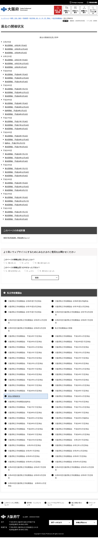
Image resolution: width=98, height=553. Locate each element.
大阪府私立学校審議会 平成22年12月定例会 (25, 363)
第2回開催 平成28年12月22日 (17, 107)
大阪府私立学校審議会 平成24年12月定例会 (25, 380)
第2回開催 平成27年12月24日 (17, 125)
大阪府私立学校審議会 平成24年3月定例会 (25, 374)
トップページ (5, 18)
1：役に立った (11, 263)
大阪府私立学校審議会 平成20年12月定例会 (25, 347)
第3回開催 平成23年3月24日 (16, 205)
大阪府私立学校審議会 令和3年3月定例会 (24, 456)
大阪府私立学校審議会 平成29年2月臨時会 (72, 418)
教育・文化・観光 (16, 18)
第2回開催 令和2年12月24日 (16, 49)
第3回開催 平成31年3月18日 (16, 82)
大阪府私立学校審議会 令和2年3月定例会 (24, 445)
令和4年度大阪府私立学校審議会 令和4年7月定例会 (27, 468)
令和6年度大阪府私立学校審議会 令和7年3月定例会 (74, 313)
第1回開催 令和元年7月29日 (16, 60)
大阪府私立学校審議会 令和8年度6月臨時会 (71, 301)
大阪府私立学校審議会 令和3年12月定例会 (24, 462)
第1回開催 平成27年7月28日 (16, 121)
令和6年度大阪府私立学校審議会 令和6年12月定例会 (27, 321)
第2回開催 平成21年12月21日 (17, 216)
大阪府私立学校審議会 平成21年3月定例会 (72, 347)
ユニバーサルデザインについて (55, 504)
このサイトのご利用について (11, 504)
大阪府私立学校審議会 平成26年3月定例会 (25, 391)
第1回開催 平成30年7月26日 (16, 74)
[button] (76, 2)
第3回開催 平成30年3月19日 (16, 96)
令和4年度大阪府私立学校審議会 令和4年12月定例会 (74, 468)
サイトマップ (92, 504)
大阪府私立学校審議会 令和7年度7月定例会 (24, 312)
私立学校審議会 (57, 18)
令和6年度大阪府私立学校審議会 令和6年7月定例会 (74, 321)
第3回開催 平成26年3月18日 (16, 161)
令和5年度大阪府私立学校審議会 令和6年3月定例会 (27, 329)
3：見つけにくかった (47, 271)
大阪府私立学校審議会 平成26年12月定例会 (72, 396)
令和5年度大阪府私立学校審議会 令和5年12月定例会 (27, 484)
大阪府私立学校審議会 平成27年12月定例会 (72, 407)
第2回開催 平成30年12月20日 (17, 78)
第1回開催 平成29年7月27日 (16, 89)
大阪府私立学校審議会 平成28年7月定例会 (72, 413)
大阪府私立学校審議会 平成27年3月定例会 (72, 402)
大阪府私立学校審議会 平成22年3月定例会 (25, 358)
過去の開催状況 (14, 396)
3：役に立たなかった (42, 263)
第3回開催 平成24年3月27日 (16, 190)
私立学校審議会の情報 (63, 328)
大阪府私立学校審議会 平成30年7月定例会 (25, 434)
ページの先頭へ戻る (95, 515)
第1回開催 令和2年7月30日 (16, 45)
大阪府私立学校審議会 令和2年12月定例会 (71, 451)
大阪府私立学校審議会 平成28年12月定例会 (25, 418)
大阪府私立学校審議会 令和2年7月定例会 (24, 451)
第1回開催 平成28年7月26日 (16, 103)
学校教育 (25, 18)
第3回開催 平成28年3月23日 (16, 129)
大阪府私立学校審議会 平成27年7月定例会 (25, 407)
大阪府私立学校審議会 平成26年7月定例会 (72, 391)
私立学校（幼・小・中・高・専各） (40, 18)
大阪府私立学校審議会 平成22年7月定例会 (72, 358)
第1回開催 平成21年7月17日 (16, 212)
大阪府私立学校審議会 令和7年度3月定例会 (24, 307)
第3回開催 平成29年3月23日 (16, 114)
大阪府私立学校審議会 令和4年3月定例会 (71, 462)
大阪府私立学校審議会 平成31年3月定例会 (25, 440)
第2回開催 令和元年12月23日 (17, 64)
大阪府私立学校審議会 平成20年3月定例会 (25, 342)
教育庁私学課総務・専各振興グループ (17, 238)
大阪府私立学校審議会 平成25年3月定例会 (72, 380)
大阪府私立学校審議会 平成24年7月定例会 (72, 374)
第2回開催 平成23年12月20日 (17, 187)
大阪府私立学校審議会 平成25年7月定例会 (25, 385)
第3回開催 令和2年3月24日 (16, 67)
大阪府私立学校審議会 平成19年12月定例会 (72, 336)
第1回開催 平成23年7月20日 (16, 183)
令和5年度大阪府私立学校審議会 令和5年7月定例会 (74, 476)
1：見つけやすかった (13, 271)
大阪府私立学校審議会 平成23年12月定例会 (72, 369)
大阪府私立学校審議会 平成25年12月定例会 (72, 385)
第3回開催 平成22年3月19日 (16, 219)
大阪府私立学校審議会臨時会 (19, 402)
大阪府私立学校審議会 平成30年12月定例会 (72, 434)
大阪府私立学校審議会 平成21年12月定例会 (72, 353)
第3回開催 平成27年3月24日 (16, 147)
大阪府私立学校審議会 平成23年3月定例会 (72, 363)
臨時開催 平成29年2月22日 (16, 111)
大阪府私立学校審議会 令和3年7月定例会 (71, 456)
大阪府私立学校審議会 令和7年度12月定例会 (72, 307)
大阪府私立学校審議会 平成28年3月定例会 (25, 413)
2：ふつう (25, 263)
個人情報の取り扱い (76, 504)
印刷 (66, 21)
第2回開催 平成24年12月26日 (17, 172)
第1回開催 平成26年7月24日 (16, 136)
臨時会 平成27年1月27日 (15, 143)
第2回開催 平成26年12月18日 (17, 140)
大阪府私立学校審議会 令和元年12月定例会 (71, 445)
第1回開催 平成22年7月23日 (16, 197)
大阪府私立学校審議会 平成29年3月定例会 (25, 423)
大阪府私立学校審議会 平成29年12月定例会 (25, 429)
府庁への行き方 (56, 522)
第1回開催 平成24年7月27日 (16, 169)
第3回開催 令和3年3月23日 (16, 53)
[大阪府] (16, 9)
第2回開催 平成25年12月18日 (17, 158)
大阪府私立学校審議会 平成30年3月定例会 (72, 429)
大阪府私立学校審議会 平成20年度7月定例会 (73, 342)
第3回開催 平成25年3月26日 (16, 176)
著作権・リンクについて (34, 504)
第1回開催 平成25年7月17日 (16, 154)
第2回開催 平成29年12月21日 (17, 92)
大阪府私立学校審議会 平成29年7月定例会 (72, 423)
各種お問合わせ (81, 522)
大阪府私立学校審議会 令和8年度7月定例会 (24, 301)
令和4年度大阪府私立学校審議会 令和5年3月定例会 (27, 476)
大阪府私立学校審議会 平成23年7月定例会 (25, 369)
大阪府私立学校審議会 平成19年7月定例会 (25, 336)
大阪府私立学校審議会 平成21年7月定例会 (25, 353)
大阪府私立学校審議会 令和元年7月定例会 (72, 440)
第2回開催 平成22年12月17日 (17, 201)
